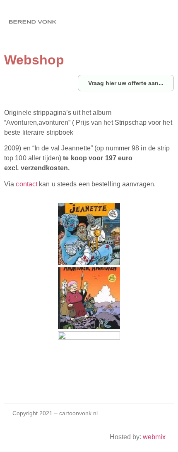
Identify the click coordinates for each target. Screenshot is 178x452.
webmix (154, 436)
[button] (51, 24)
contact (26, 184)
